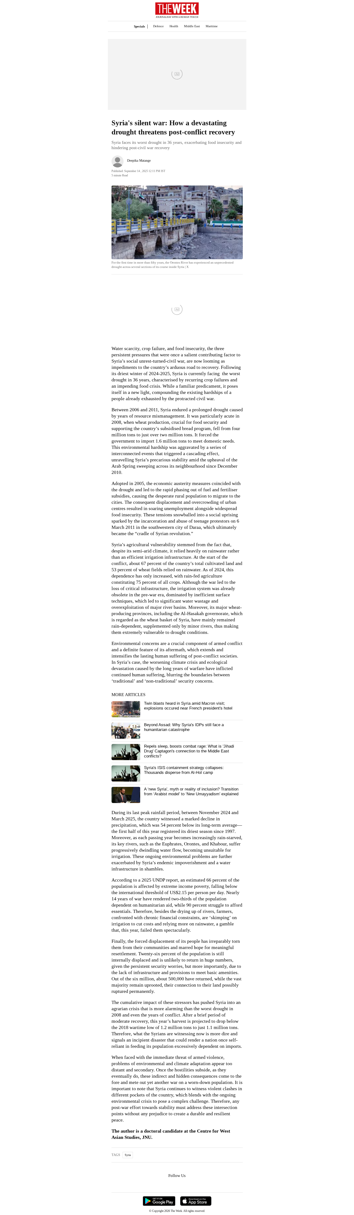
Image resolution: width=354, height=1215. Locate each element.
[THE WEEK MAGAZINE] (177, 9)
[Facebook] (157, 1185)
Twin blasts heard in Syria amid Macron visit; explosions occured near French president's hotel (188, 705)
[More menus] (115, 10)
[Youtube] (181, 1185)
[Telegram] (197, 1185)
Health (174, 26)
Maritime (212, 26)
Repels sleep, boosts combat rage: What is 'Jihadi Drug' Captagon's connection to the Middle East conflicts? (189, 751)
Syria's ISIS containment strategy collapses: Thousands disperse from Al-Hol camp (184, 770)
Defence (158, 26)
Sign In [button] (236, 10)
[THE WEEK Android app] (159, 1201)
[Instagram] (173, 1185)
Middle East (192, 26)
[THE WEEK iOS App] (195, 1201)
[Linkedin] (189, 1185)
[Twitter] (165, 1185)
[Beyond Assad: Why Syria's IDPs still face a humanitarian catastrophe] (125, 731)
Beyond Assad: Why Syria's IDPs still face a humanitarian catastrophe (184, 727)
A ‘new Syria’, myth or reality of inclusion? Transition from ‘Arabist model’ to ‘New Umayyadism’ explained (191, 791)
